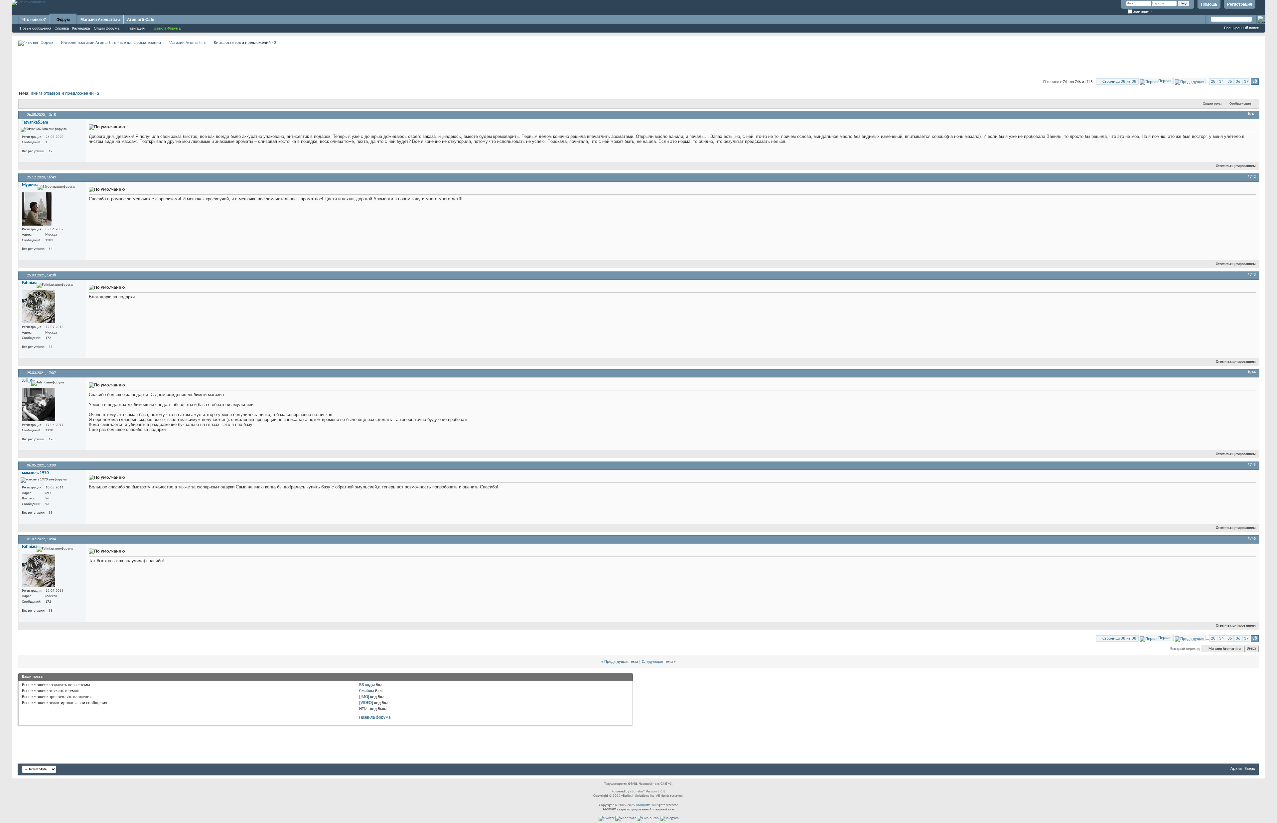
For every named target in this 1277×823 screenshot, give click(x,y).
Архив (1236, 769)
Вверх (1251, 649)
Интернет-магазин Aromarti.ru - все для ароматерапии (111, 43)
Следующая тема (657, 662)
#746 (1252, 539)
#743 (1252, 275)
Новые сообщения (35, 28)
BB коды (367, 685)
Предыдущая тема (621, 662)
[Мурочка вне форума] (37, 209)
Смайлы (366, 691)
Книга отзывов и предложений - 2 (65, 93)
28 (1213, 81)
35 (1229, 81)
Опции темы (1212, 104)
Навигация (136, 28)
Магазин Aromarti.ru (100, 19)
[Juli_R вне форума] (38, 404)
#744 (1252, 372)
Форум (63, 19)
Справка (62, 28)
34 (1221, 81)
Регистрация (1239, 4)
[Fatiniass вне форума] (38, 306)
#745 (1252, 465)
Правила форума (374, 717)
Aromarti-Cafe (140, 19)
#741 (1252, 114)
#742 (1252, 177)
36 (1238, 81)
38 (1254, 81)
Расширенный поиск (1241, 28)
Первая (1164, 81)
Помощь (1209, 4)
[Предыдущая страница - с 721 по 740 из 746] (1189, 81)
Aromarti (642, 805)
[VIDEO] (366, 703)
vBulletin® (637, 791)
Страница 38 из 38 (1119, 81)
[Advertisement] (638, 62)
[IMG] (364, 697)
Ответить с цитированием (1236, 166)
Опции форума (106, 28)
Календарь (81, 28)
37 (1246, 81)
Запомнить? (1142, 12)
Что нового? (34, 19)
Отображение (1240, 104)
